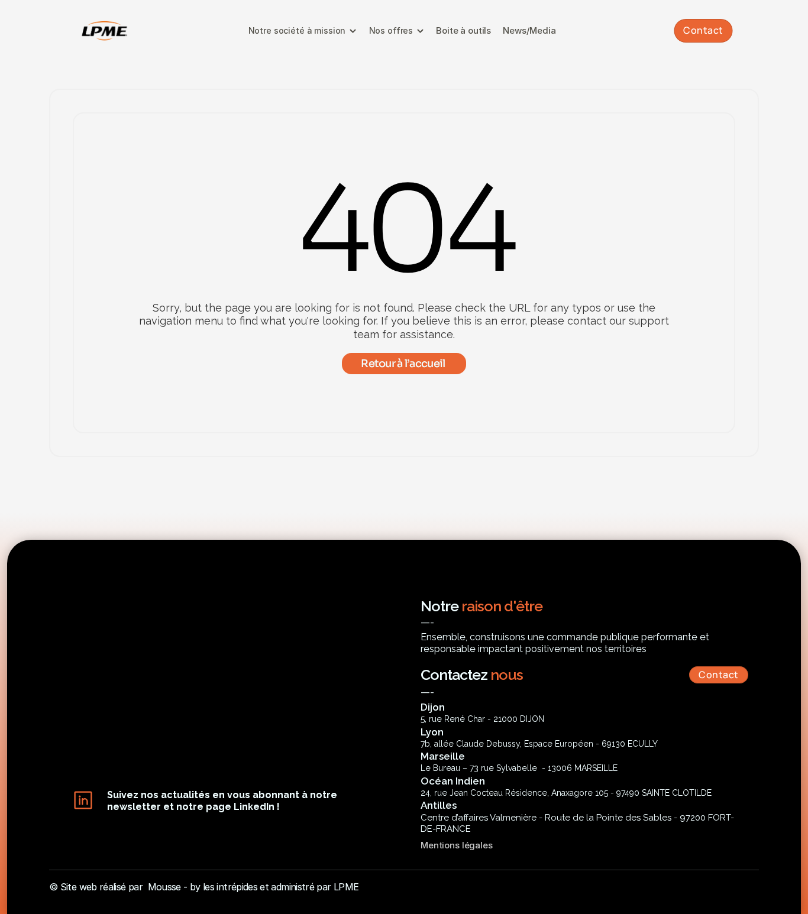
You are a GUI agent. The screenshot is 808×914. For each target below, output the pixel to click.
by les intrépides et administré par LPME (274, 887)
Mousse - (168, 887)
